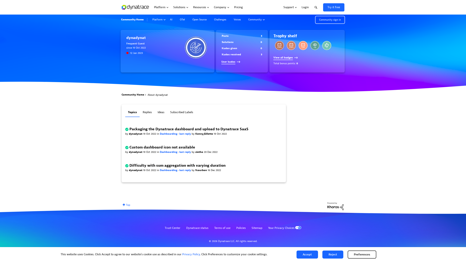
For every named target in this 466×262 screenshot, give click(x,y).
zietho (199, 152)
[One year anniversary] (303, 45)
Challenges (220, 19)
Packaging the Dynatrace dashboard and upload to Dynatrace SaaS (188, 129)
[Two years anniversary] (291, 45)
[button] (307, 255)
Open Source (199, 19)
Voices (237, 19)
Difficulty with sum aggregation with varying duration (177, 165)
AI (171, 19)
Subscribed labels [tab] (181, 112)
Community (255, 19)
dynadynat (136, 133)
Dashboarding (169, 133)
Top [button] (128, 205)
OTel (182, 19)
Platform (157, 19)
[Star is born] (326, 45)
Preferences (362, 254)
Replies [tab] (147, 112)
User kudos (228, 61)
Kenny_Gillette (204, 133)
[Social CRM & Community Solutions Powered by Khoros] (335, 206)
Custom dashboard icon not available (162, 147)
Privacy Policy (191, 254)
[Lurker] (314, 45)
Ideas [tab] (161, 112)
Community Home (132, 19)
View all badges (283, 57)
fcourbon (201, 170)
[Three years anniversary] (279, 45)
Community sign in (330, 19)
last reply (185, 133)
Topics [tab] (132, 112)
